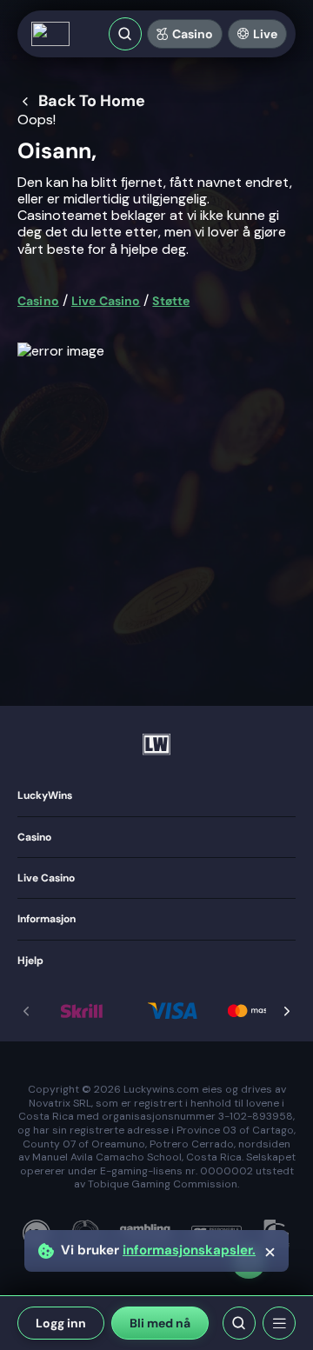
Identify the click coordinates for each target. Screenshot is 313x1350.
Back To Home (91, 101)
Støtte (171, 301)
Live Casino (106, 301)
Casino (192, 34)
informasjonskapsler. (189, 1250)
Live (265, 34)
